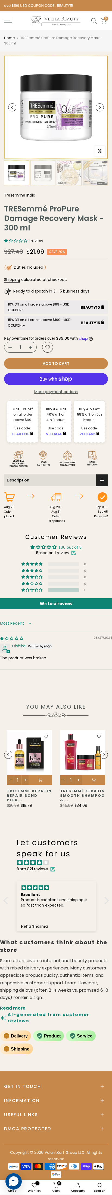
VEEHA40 (54, 433)
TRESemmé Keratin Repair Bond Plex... (29, 795)
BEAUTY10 (21, 433)
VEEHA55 (88, 433)
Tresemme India (19, 195)
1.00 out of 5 (70, 547)
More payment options (56, 391)
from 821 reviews (32, 869)
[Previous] (12, 107)
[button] (16, 240)
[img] (11, 638)
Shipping (12, 279)
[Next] (100, 107)
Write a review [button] (56, 603)
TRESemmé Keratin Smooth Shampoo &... (82, 795)
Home (9, 37)
